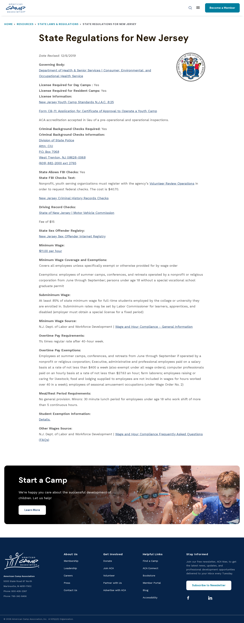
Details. (44, 419)
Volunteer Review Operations (172, 183)
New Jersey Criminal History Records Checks (74, 198)
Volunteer (109, 575)
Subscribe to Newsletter (209, 585)
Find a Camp (150, 560)
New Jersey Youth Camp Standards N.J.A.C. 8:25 (76, 102)
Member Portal (152, 582)
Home (8, 24)
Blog (145, 590)
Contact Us (70, 590)
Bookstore (149, 575)
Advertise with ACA (114, 590)
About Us (71, 554)
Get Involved (113, 554)
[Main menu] (198, 7)
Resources (25, 24)
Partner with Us (112, 582)
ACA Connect (150, 568)
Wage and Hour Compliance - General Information (154, 326)
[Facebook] (188, 598)
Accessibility (150, 597)
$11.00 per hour (50, 251)
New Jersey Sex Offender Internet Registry (72, 236)
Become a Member (222, 8)
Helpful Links (153, 554)
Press (67, 582)
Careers (68, 575)
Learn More (32, 510)
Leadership (70, 568)
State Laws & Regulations (58, 24)
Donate (107, 560)
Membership (71, 560)
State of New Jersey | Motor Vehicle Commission (76, 213)
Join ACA (108, 568)
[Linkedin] (210, 598)
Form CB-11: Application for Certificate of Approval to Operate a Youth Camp (98, 111)
